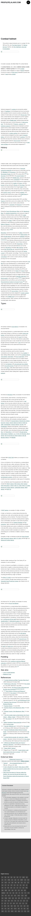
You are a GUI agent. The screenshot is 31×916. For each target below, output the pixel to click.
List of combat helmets (9, 672)
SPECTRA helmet (5, 485)
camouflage (4, 256)
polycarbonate (17, 364)
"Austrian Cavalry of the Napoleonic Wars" (14, 711)
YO (25, 911)
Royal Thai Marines (13, 603)
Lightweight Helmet (19, 487)
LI (2, 906)
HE (8, 887)
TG (2, 895)
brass (20, 183)
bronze (2, 185)
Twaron (23, 270)
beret (4, 646)
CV (22, 898)
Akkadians (5, 172)
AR (5, 877)
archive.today (10, 724)
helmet (22, 70)
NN (12, 890)
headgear (7, 111)
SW (2, 911)
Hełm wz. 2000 (18, 485)
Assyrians (3, 176)
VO (15, 911)
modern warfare (13, 133)
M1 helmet (8, 247)
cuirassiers (12, 204)
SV (12, 879)
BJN (9, 898)
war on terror (15, 291)
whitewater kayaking (15, 621)
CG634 (12, 485)
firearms (16, 124)
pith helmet (23, 633)
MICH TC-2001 (17, 538)
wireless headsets (17, 522)
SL (10, 893)
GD (8, 900)
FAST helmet (5, 510)
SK (7, 893)
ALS (22, 895)
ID (5, 887)
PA (2, 908)
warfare (14, 109)
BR (19, 898)
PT (5, 879)
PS (5, 908)
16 (23, 281)
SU (27, 908)
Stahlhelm (22, 236)
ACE (19, 895)
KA (11, 887)
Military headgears (8, 722)
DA (2, 885)
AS (27, 906)
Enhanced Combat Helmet (7, 540)
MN (15, 906)
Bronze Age (24, 115)
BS (16, 898)
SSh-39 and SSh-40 (9, 249)
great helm (10, 356)
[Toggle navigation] (28, 2)
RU (28, 879)
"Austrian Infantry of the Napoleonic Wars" (14, 707)
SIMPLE (3, 893)
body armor (15, 72)
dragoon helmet (15, 424)
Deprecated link (17, 722)
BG (12, 882)
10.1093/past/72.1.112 (25, 700)
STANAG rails (10, 296)
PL (2, 877)
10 (1, 239)
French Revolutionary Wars (12, 211)
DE (8, 877)
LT (20, 887)
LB (26, 903)
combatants (16, 179)
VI (18, 879)
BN (15, 882)
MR (11, 906)
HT (17, 903)
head (7, 74)
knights (25, 353)
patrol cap (10, 646)
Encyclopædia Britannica (16, 763)
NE (18, 906)
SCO (15, 908)
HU (23, 887)
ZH (25, 879)
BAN (6, 898)
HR (2, 887)
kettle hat (24, 422)
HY (12, 895)
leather (15, 183)
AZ (9, 882)
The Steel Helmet (16, 45)
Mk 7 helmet (24, 484)
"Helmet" (5, 763)
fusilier (24, 215)
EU (14, 885)
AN (2, 898)
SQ (18, 908)
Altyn (8, 367)
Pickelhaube (4, 426)
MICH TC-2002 (7, 577)
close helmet (14, 326)
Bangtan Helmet (5, 437)
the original (27, 683)
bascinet (3, 422)
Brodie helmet (7, 236)
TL (5, 911)
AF (2, 882)
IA (27, 900)
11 (3, 239)
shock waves (17, 140)
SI (21, 908)
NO (9, 890)
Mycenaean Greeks (6, 174)
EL (8, 885)
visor (19, 342)
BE (18, 882)
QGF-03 (9, 489)
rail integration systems (6, 477)
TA (22, 893)
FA (17, 885)
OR (24, 906)
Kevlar (17, 270)
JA (2, 879)
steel (21, 187)
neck (20, 337)
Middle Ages (13, 120)
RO (25, 890)
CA (21, 882)
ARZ (23, 877)
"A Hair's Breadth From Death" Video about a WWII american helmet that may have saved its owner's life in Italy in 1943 (16, 768)
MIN (6, 890)
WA (19, 911)
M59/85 (13, 437)
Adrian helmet (24, 234)
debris (2, 137)
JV (10, 903)
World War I (4, 232)
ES (14, 877)
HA (15, 900)
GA (5, 900)
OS (5, 903)
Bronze (16, 185)
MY (15, 895)
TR (5, 895)
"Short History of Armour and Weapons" (15, 691)
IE (2, 903)
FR (17, 877)
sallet (2, 424)
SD (24, 908)
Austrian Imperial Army (11, 213)
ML (8, 906)
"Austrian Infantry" (8, 706)
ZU (28, 911)
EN (11, 877)
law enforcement (9, 366)
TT (25, 893)
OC (21, 906)
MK (26, 887)
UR (8, 895)
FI (19, 893)
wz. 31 (15, 434)
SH (16, 893)
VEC (12, 911)
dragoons (19, 204)
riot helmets (9, 364)
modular (22, 68)
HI (26, 885)
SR (13, 893)
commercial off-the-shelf (9, 619)
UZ (18, 890)
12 (4, 239)
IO (18, 900)
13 (6, 239)
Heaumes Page (8, 702)
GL (20, 885)
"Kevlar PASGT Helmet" (10, 748)
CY (28, 882)
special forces (22, 639)
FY (2, 900)
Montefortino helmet (24, 421)
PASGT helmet (10, 484)
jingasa (7, 422)
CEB (9, 879)
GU (12, 900)
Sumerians (12, 172)
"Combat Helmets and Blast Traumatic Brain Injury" (16, 680)
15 (20, 277)
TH (28, 893)
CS (25, 882)
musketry (22, 192)
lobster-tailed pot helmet (16, 422)
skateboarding (4, 621)
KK (21, 890)
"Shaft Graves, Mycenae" (10, 683)
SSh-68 (24, 435)
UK (15, 879)
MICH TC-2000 (26, 485)
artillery (21, 232)
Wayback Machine (7, 704)
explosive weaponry (6, 126)
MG (5, 906)
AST (6, 882)
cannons (21, 124)
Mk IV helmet (18, 435)
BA (13, 898)
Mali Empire (24, 194)
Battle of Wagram (5, 224)
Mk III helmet (20, 247)
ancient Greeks (20, 176)
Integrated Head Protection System (9, 581)
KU (20, 903)
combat (13, 74)
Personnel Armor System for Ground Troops (12, 282)
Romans (3, 177)
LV (17, 887)
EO (11, 885)
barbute (3, 373)
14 (19, 277)
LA (14, 887)
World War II (20, 244)
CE (15, 890)
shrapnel (25, 135)
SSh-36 (19, 434)
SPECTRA (11, 457)
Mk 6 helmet (17, 484)
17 (18, 666)
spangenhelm (7, 424)
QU (8, 908)
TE (8, 911)
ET (5, 885)
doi (19, 700)
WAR (22, 879)
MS (2, 890)
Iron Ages (22, 185)
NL (26, 877)
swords (5, 192)
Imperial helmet (15, 421)
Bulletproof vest (7, 674)
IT (20, 877)
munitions (22, 137)
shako (10, 220)
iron (8, 185)
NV (25, 898)
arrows (9, 192)
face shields (25, 364)
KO (23, 885)
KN (13, 903)
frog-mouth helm (20, 356)
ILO (24, 900)
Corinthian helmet (25, 354)
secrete (22, 424)
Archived (14, 702)
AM (26, 895)
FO (28, 898)
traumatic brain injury (21, 276)
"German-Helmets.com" (10, 726)
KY (23, 903)
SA (11, 908)
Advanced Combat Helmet (7, 487)
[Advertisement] (15, 18)
